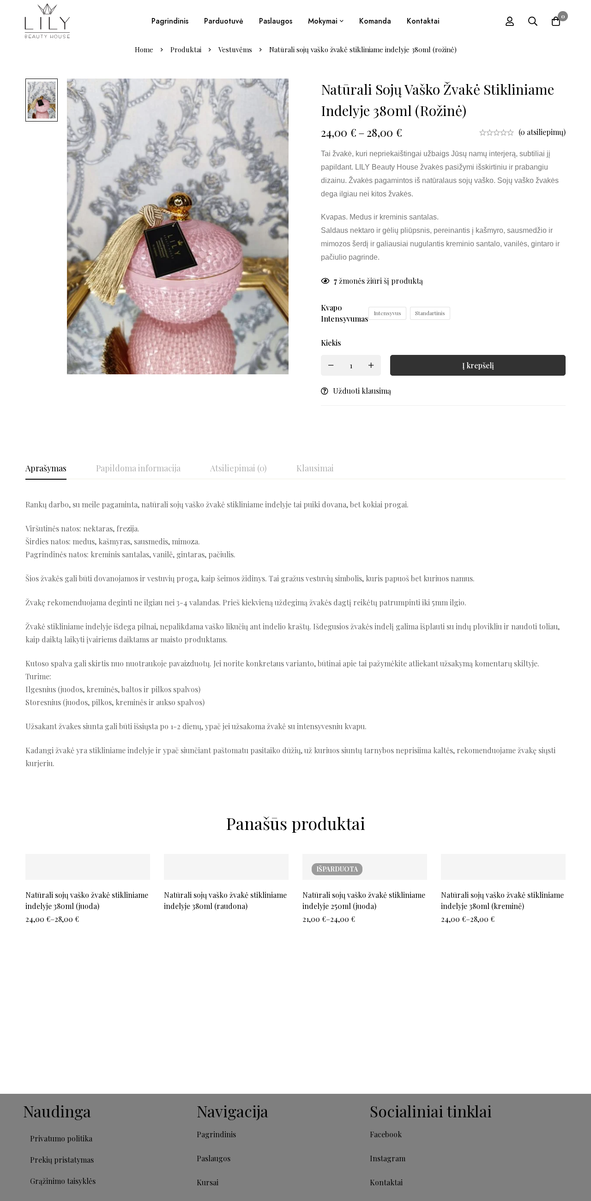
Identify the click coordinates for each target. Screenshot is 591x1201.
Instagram (387, 1158)
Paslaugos (213, 1158)
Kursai (207, 1182)
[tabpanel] (295, 634)
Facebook (386, 1134)
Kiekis (331, 342)
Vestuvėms (235, 49)
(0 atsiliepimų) (542, 132)
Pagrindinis (216, 1134)
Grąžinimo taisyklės (63, 1181)
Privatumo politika (61, 1138)
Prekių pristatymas (62, 1159)
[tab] (45, 468)
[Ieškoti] (532, 21)
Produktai (185, 49)
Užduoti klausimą (362, 391)
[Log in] (509, 21)
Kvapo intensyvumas (344, 313)
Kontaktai (386, 1182)
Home (144, 49)
